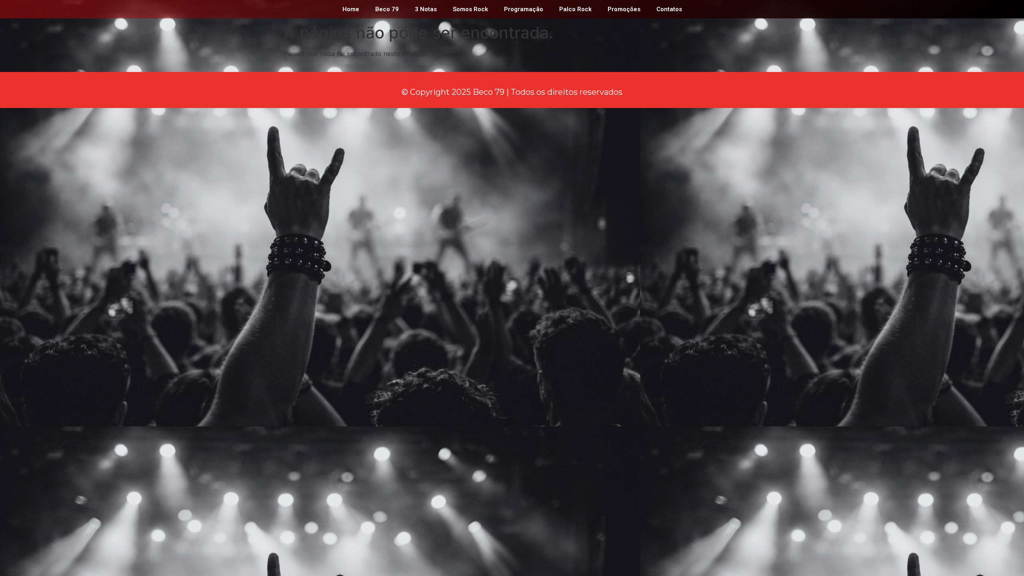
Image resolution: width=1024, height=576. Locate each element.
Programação (523, 9)
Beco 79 (387, 9)
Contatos (669, 9)
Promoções (624, 9)
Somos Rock (470, 9)
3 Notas (426, 9)
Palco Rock (575, 9)
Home (350, 9)
